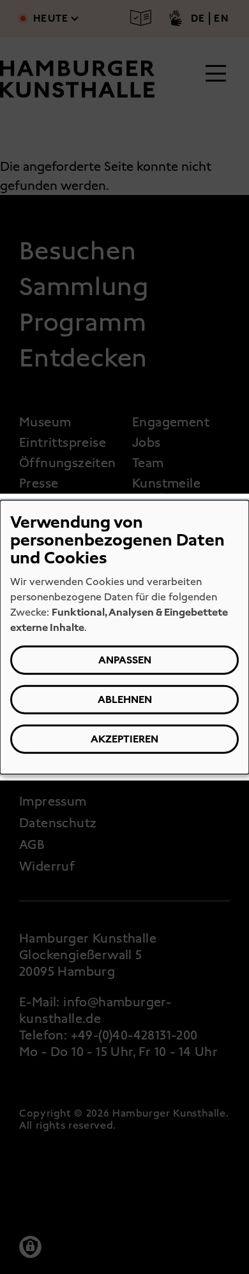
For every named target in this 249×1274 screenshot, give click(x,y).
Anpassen (124, 660)
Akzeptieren (124, 739)
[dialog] (124, 637)
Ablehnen (125, 699)
